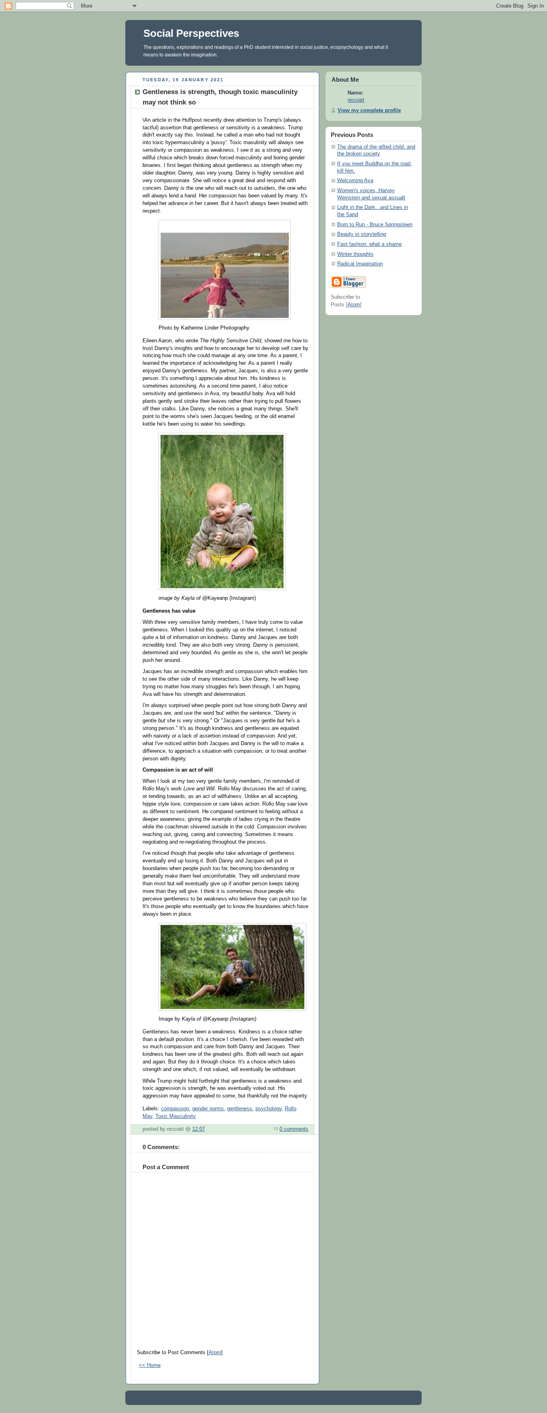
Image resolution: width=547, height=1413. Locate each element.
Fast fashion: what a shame (369, 244)
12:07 (198, 1129)
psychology (268, 1109)
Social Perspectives (191, 33)
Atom (215, 1352)
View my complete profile (369, 110)
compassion (175, 1109)
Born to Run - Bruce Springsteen (374, 224)
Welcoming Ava (355, 180)
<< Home (150, 1365)
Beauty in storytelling (361, 234)
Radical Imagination (360, 264)
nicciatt (356, 100)
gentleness (239, 1109)
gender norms (208, 1109)
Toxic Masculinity (175, 1116)
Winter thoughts (355, 254)
